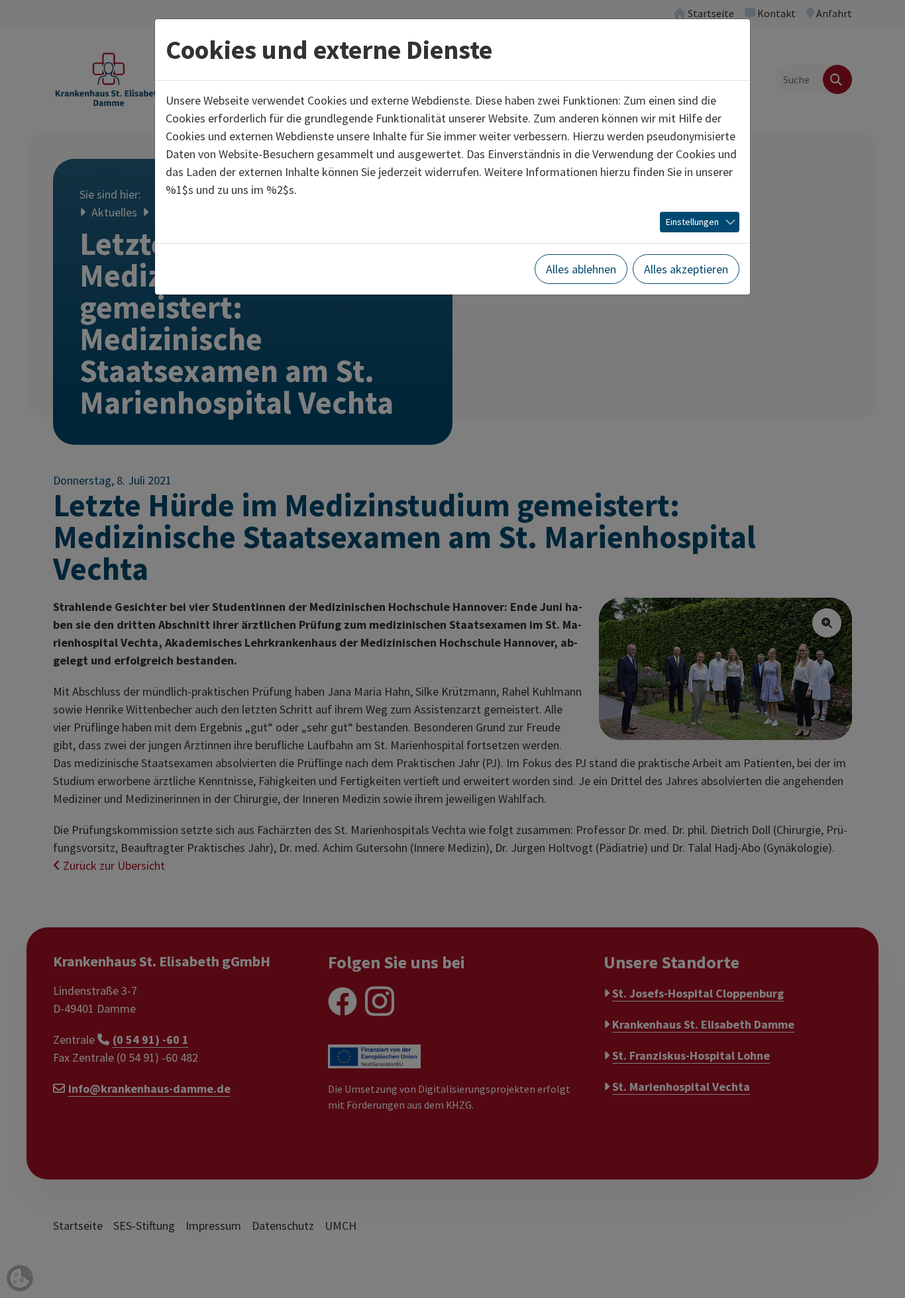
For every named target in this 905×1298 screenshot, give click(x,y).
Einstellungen (692, 222)
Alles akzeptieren (686, 269)
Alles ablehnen (581, 269)
